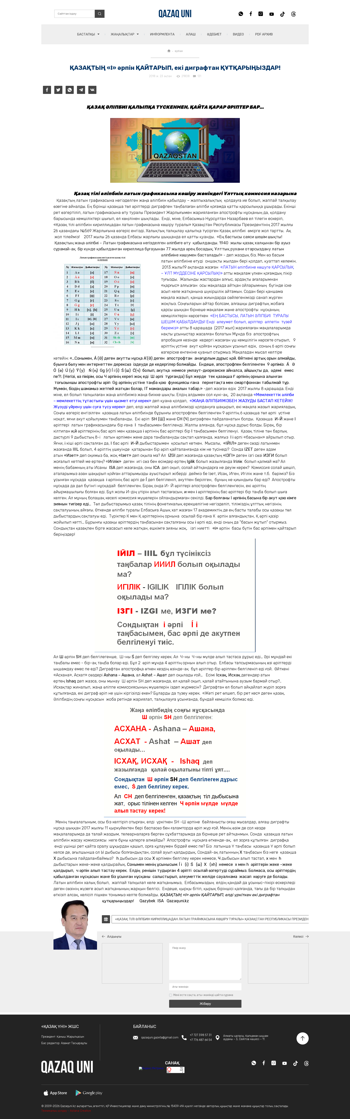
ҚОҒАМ (179, 51)
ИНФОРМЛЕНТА (162, 34)
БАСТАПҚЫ (86, 34)
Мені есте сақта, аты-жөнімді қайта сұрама (203, 995)
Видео (238, 34)
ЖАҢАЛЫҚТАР (123, 34)
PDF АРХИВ (264, 34)
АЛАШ (191, 34)
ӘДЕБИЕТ (214, 34)
